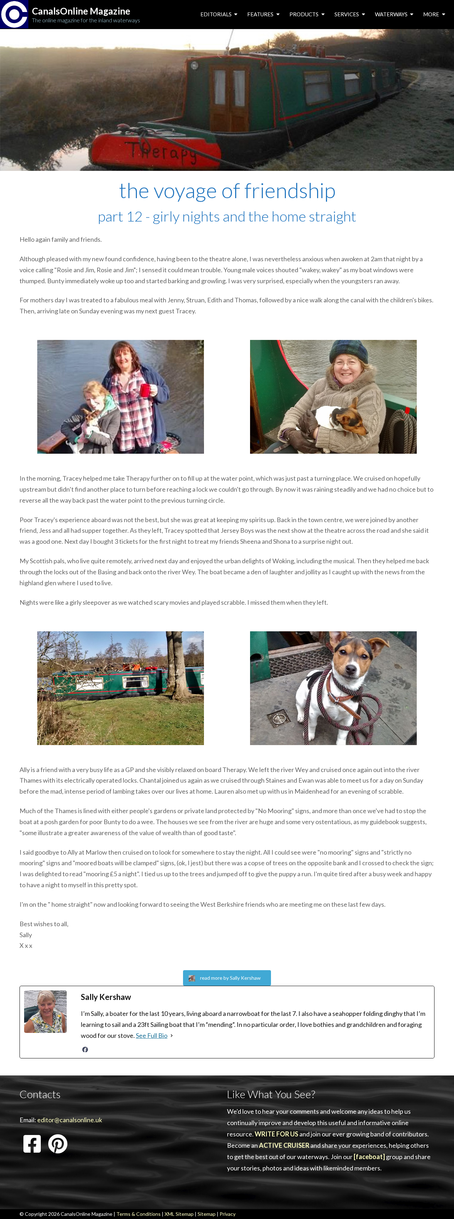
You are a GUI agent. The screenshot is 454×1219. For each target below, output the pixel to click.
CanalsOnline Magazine (81, 11)
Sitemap (207, 1214)
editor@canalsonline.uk (69, 1120)
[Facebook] (85, 1049)
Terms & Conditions (138, 1214)
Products (304, 14)
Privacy (228, 1214)
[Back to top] (438, 1202)
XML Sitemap (179, 1214)
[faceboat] (369, 1157)
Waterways (392, 14)
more (431, 14)
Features (261, 14)
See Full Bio (151, 1035)
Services (347, 14)
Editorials (216, 14)
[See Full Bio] (171, 1035)
